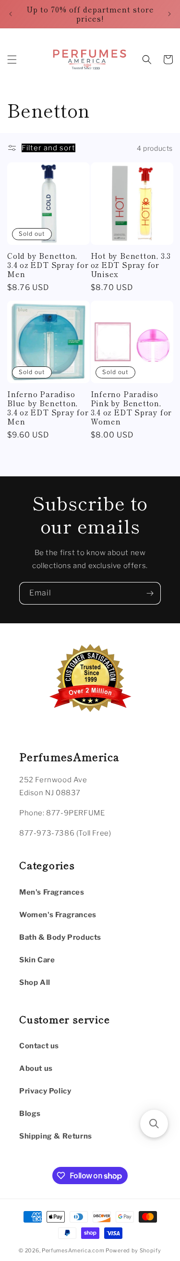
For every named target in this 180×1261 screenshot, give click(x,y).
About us (36, 1068)
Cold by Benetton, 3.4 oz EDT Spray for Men (48, 265)
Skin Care (37, 960)
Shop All (34, 982)
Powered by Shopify (133, 1250)
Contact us (39, 1046)
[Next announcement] (169, 13)
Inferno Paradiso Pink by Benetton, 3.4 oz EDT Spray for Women (131, 407)
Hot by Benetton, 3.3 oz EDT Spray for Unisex (131, 265)
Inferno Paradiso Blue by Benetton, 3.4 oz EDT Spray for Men (48, 407)
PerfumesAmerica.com (73, 1250)
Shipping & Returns (55, 1136)
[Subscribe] (149, 593)
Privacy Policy (45, 1091)
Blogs (30, 1113)
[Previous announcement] (10, 13)
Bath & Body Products (60, 937)
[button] (12, 59)
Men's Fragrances (51, 892)
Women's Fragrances (57, 914)
